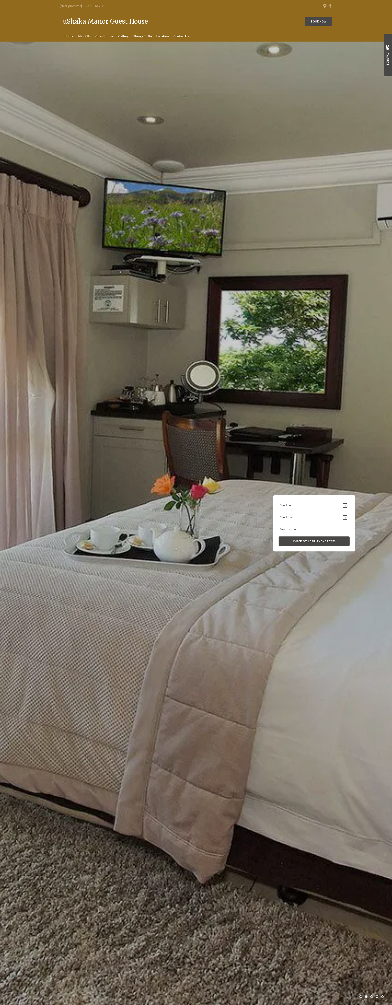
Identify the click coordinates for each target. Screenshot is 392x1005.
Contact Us (181, 36)
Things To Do (142, 36)
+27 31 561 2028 (94, 6)
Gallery (123, 36)
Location (162, 36)
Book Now (318, 21)
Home (68, 36)
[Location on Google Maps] (324, 5)
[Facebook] (330, 6)
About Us (84, 36)
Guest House (104, 36)
